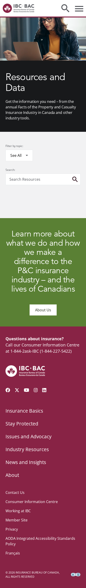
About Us (43, 309)
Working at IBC (18, 510)
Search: (10, 170)
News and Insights (26, 462)
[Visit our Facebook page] (8, 390)
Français (13, 553)
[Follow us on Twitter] (17, 390)
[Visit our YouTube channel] (26, 390)
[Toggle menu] (79, 8)
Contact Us (15, 492)
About (12, 475)
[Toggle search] (65, 8)
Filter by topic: (14, 146)
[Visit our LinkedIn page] (44, 390)
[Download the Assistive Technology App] (75, 575)
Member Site (17, 520)
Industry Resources (27, 449)
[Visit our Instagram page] (36, 390)
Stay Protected (22, 423)
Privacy (12, 529)
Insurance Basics (24, 411)
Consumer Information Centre (32, 501)
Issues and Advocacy (29, 436)
